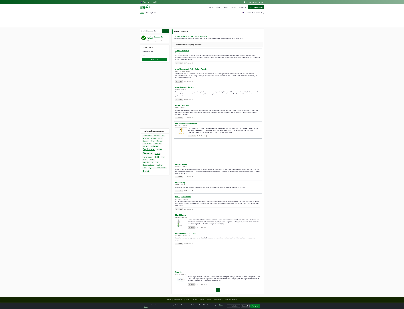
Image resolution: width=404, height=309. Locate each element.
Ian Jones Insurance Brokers (186, 124)
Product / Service (147, 51)
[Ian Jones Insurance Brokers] (181, 132)
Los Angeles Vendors (183, 197)
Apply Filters (154, 59)
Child (152, 141)
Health (157, 157)
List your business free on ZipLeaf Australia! (190, 36)
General (148, 153)
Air (163, 135)
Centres (145, 141)
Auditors (146, 138)
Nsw (156, 162)
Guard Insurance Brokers (184, 87)
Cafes (160, 138)
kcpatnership (180, 183)
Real (144, 168)
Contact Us (242, 7)
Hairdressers (147, 157)
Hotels (145, 159)
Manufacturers (148, 162)
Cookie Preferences (230, 299)
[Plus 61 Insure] (181, 223)
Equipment (149, 149)
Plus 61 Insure (180, 215)
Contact (194, 299)
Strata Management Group (185, 233)
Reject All (245, 306)
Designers (154, 146)
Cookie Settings (233, 306)
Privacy (209, 299)
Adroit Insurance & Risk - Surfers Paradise (191, 69)
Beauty (153, 138)
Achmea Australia (182, 51)
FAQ (187, 299)
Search (233, 7)
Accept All (255, 306)
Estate (159, 150)
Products (159, 165)
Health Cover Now (182, 105)
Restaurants (161, 168)
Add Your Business (256, 7)
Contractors (157, 143)
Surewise (178, 272)
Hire (162, 157)
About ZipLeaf (178, 299)
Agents (157, 135)
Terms (202, 299)
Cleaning (159, 141)
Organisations (148, 165)
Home (211, 7)
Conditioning (147, 143)
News (225, 7)
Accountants (147, 136)
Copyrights (217, 299)
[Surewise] (181, 280)
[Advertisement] (202, 21)
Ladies (152, 159)
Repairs (151, 168)
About (218, 7)
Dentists (145, 146)
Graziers (157, 154)
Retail (146, 171)
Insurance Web (181, 164)
